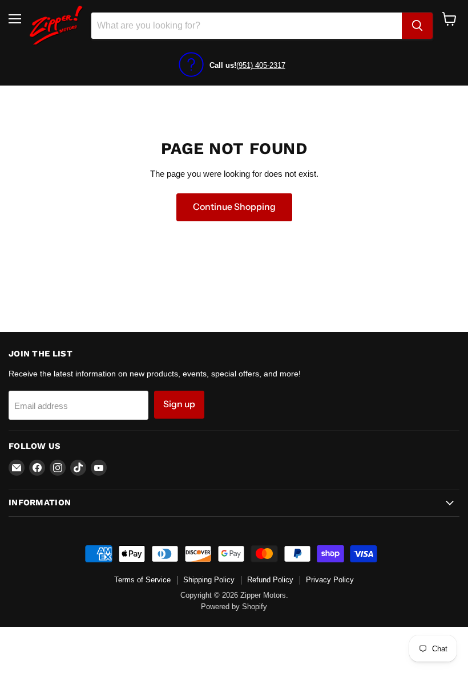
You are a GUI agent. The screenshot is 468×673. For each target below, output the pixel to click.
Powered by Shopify (234, 606)
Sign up (179, 404)
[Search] (417, 26)
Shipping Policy (209, 579)
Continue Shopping (234, 206)
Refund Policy (270, 579)
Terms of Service (142, 579)
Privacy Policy (330, 579)
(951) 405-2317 (260, 65)
